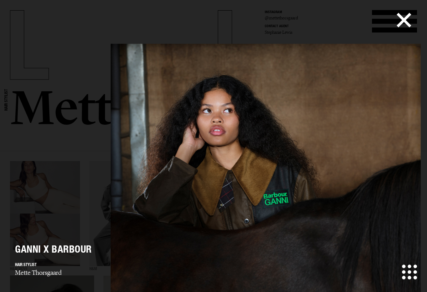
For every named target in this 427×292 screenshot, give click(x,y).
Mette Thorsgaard (38, 272)
